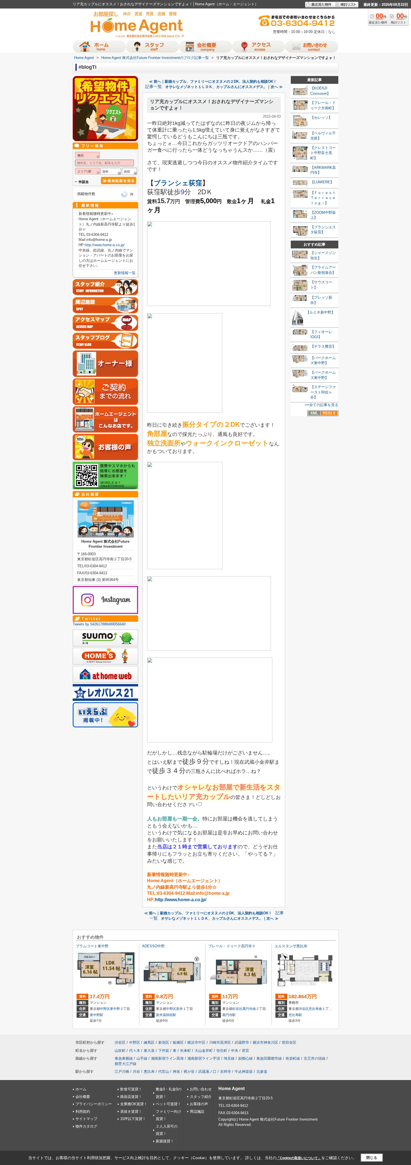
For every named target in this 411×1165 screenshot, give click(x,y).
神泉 (176, 1071)
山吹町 (120, 1050)
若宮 (245, 1050)
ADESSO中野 (153, 946)
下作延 (163, 1050)
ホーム (80, 1089)
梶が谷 (189, 1071)
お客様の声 (199, 1104)
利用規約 (82, 1111)
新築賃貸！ (165, 1141)
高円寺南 (249, 1009)
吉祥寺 (225, 1071)
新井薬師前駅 (166, 1015)
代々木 (134, 1050)
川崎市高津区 (220, 1042)
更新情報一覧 (125, 273)
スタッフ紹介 (201, 1097)
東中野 (115, 1009)
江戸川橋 (122, 1071)
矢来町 (185, 1050)
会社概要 (82, 1097)
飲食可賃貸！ (131, 1089)
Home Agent (231, 1088)
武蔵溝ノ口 (207, 1071)
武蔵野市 (242, 1042)
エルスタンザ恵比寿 (291, 946)
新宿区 (163, 1042)
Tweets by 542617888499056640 (99, 624)
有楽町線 (292, 1058)
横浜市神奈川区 (265, 1042)
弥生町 (221, 1050)
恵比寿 (149, 1071)
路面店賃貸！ (131, 1097)
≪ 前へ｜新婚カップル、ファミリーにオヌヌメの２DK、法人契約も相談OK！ (213, 81)
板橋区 (178, 1042)
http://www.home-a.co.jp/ (180, 899)
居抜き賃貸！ (131, 1111)
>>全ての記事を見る (321, 405)
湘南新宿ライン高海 (167, 1058)
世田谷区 (289, 1042)
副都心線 (245, 1058)
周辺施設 (197, 1111)
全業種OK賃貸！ (133, 1104)
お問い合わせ (201, 1089)
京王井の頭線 (314, 1058)
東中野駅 (96, 1015)
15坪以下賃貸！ (133, 1119)
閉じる (371, 1157)
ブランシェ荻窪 (178, 183)
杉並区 (237, 1009)
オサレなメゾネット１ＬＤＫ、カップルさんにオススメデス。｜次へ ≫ (224, 87)
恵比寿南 (315, 1009)
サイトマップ (86, 1119)
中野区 (105, 1009)
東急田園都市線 (269, 1058)
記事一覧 (153, 86)
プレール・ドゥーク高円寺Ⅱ (232, 946)
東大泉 (149, 1050)
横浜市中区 (196, 1042)
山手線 (141, 1058)
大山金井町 (204, 1050)
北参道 (261, 1071)
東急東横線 (124, 1058)
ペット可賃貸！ (168, 1104)
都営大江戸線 (125, 1064)
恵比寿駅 (295, 1015)
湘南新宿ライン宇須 (203, 1058)
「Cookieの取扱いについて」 (299, 1158)
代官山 (163, 1071)
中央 (234, 1050)
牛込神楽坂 (244, 1071)
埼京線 (229, 1058)
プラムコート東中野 (92, 946)
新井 (179, 1009)
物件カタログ (86, 1126)
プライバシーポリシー (93, 1104)
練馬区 (149, 1042)
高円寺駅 (229, 1015)
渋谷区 (304, 1009)
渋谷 (136, 1071)
